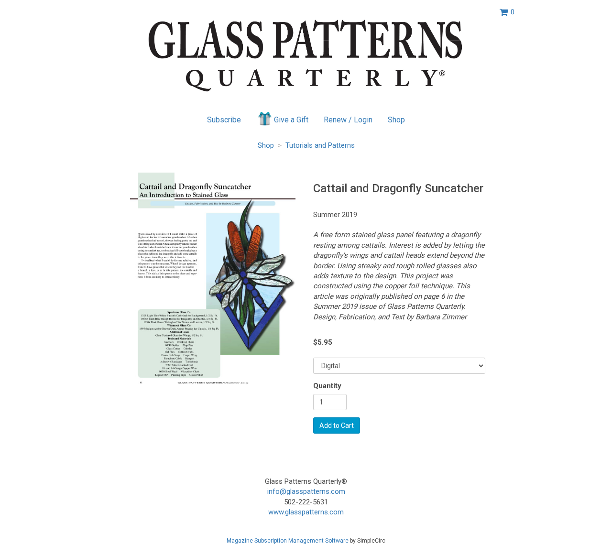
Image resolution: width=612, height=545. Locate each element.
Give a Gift (291, 119)
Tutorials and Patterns (320, 145)
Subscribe (224, 119)
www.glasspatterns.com (306, 512)
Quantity (327, 386)
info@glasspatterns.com (306, 491)
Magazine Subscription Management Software (288, 540)
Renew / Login (348, 119)
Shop (396, 119)
